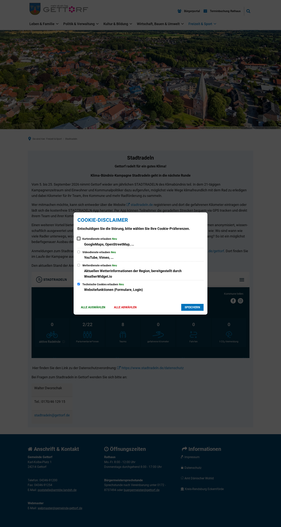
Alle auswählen (93, 307)
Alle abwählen (125, 307)
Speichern (192, 307)
